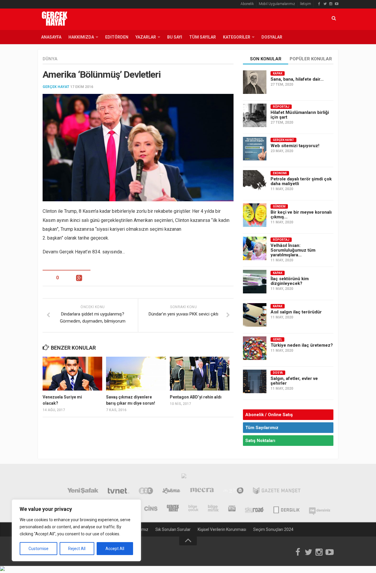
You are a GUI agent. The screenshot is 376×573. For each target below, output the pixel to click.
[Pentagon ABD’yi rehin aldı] (199, 373)
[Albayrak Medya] (184, 477)
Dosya (278, 372)
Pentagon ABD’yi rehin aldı (195, 397)
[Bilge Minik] (213, 509)
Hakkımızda (81, 37)
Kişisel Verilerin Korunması (222, 529)
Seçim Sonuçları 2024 (273, 529)
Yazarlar (145, 37)
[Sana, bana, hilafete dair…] (254, 82)
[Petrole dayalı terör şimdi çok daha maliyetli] (254, 182)
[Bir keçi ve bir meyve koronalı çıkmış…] (254, 215)
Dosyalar (271, 37)
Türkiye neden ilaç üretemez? (302, 345)
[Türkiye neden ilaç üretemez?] (254, 348)
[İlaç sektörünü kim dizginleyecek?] (254, 281)
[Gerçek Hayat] (173, 509)
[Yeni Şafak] (82, 491)
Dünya (50, 59)
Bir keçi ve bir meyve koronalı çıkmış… (301, 215)
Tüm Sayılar (202, 37)
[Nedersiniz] (319, 508)
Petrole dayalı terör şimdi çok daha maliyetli (301, 181)
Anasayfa (51, 37)
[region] (76, 530)
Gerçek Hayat (56, 87)
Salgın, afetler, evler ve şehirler (294, 381)
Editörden (116, 37)
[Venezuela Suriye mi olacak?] (72, 373)
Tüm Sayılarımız (261, 427)
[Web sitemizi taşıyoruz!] (254, 148)
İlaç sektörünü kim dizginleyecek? (290, 281)
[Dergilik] (286, 508)
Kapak (277, 73)
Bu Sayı (174, 37)
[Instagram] (331, 3)
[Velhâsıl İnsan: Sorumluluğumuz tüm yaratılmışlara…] (254, 248)
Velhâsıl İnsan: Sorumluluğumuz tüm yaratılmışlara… (293, 250)
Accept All (114, 548)
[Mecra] (202, 491)
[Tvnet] (118, 491)
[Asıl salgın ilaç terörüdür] (254, 315)
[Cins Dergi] (150, 509)
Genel (277, 339)
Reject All (76, 548)
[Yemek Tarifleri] (171, 491)
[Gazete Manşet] (277, 491)
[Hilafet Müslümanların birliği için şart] (254, 115)
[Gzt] (146, 491)
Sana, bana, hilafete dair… (297, 79)
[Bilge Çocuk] (193, 509)
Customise (38, 548)
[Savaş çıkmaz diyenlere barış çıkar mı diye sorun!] (136, 373)
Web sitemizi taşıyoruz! (295, 145)
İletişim (305, 4)
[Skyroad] (254, 508)
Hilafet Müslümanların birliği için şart (300, 115)
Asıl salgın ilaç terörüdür (296, 312)
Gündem (279, 206)
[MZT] (233, 491)
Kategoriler (236, 37)
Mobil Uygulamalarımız (277, 4)
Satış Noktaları (260, 440)
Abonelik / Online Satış (269, 414)
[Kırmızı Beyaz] (232, 509)
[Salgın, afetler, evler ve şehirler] (254, 381)
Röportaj (281, 106)
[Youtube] (336, 3)
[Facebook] (319, 3)
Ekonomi (280, 173)
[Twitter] (325, 3)
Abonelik (247, 4)
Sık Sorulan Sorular (173, 529)
